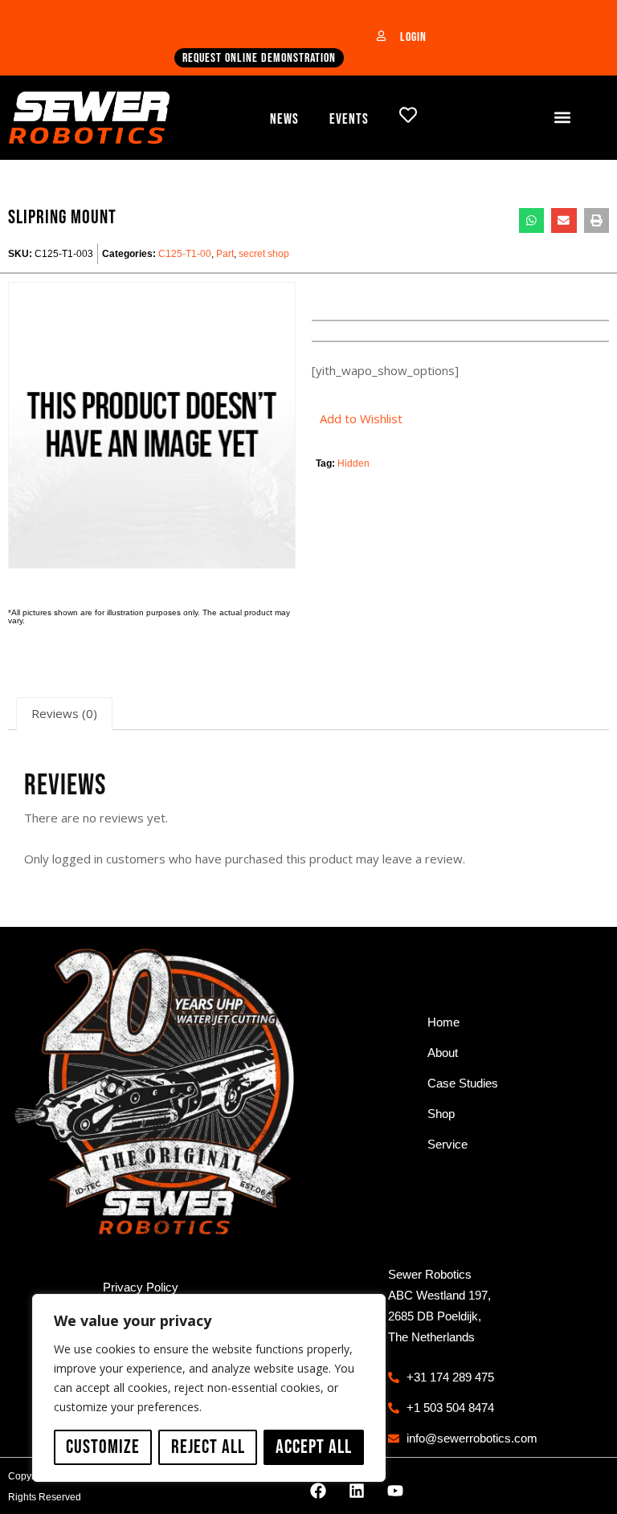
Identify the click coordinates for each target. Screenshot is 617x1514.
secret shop (264, 253)
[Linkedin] (357, 1491)
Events (349, 119)
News (284, 119)
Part (225, 253)
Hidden (353, 463)
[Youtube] (395, 1491)
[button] (563, 117)
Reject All (208, 1447)
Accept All (314, 1447)
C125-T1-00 (184, 253)
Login (413, 37)
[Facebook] (318, 1491)
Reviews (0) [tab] (64, 713)
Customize (103, 1447)
